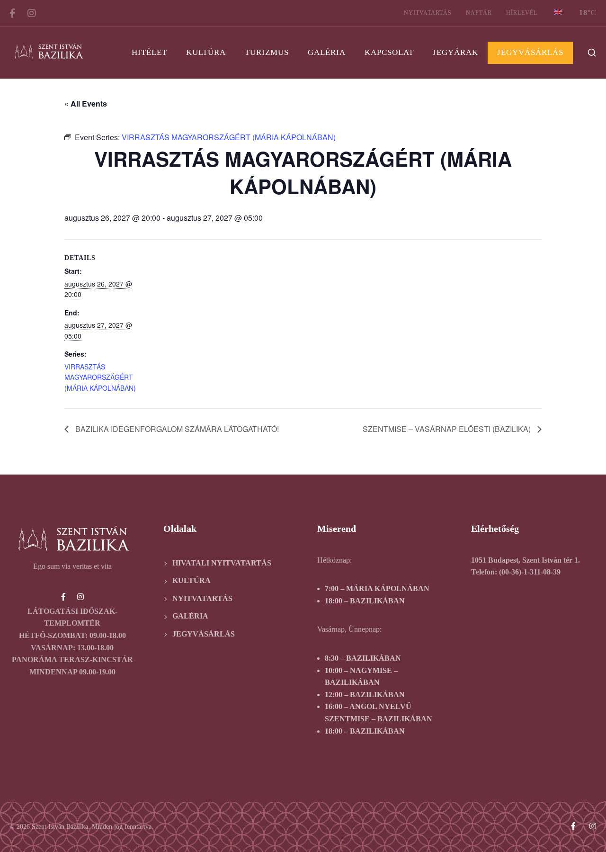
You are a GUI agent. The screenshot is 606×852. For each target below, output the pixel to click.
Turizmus (267, 52)
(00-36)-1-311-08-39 (530, 572)
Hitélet (149, 52)
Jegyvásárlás (530, 52)
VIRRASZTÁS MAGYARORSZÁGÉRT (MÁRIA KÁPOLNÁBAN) (100, 377)
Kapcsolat (389, 52)
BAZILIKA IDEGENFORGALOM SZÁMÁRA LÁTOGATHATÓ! (176, 428)
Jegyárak (455, 52)
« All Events (85, 103)
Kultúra (206, 52)
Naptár (479, 12)
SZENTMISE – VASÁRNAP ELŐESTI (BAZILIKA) (448, 428)
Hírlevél (521, 12)
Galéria (327, 52)
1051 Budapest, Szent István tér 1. (525, 560)
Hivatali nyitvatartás (221, 563)
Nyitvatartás (428, 12)
